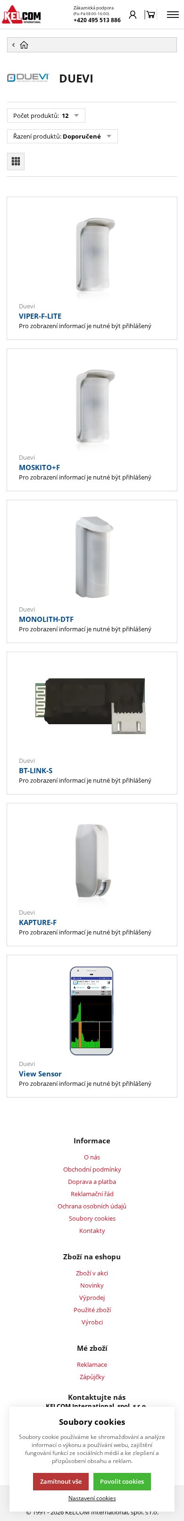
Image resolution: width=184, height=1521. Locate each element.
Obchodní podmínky (92, 1169)
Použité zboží (92, 1310)
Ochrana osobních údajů (92, 1206)
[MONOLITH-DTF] (92, 557)
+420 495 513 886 (97, 20)
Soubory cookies (92, 1218)
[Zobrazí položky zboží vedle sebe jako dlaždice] (16, 161)
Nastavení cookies (92, 1498)
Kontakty (92, 1230)
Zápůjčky (92, 1376)
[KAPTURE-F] (92, 860)
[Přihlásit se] (133, 15)
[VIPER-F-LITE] (92, 254)
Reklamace (92, 1364)
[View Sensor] (92, 1012)
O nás (92, 1157)
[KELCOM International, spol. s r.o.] (21, 14)
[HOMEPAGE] (92, 44)
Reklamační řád (92, 1194)
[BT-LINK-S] (92, 709)
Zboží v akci (92, 1273)
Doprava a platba (92, 1181)
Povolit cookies (122, 1481)
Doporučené (82, 136)
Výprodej (92, 1297)
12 (64, 115)
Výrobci (92, 1322)
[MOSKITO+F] (92, 406)
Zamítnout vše (61, 1481)
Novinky (92, 1285)
